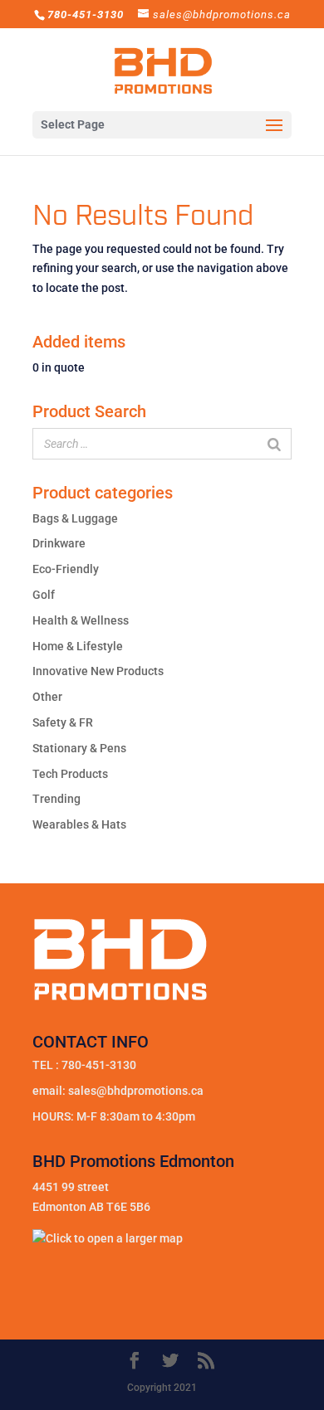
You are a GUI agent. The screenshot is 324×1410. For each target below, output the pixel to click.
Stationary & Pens (79, 748)
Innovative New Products (98, 671)
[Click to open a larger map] (107, 1238)
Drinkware (59, 543)
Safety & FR (62, 722)
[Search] (274, 444)
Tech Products (70, 773)
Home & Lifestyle (77, 646)
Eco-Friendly (65, 569)
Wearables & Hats (79, 824)
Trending (56, 798)
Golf (43, 594)
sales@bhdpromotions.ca (136, 1090)
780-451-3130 (98, 1065)
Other (47, 696)
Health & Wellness (80, 620)
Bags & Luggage (75, 518)
